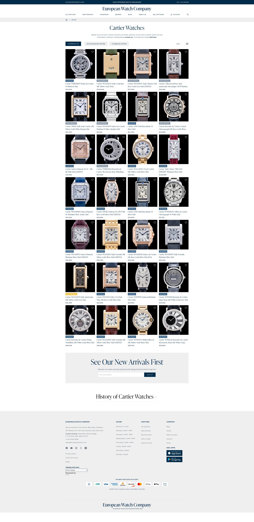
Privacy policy (70, 454)
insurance (104, 14)
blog (130, 14)
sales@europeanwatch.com (74, 2)
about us (142, 14)
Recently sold (146, 435)
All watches (145, 427)
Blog (168, 427)
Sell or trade (145, 439)
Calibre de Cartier (119, 43)
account (176, 14)
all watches (70, 14)
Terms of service (71, 458)
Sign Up (150, 374)
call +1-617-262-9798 (183, 2)
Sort (178, 44)
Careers (169, 439)
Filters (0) (72, 43)
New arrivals (146, 431)
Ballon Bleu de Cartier (96, 43)
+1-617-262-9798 (71, 439)
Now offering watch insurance (127, 2)
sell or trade (158, 14)
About (168, 431)
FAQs (67, 462)
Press (168, 443)
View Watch (80, 64)
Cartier (73, 19)
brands (118, 14)
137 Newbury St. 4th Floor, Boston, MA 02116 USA (84, 430)
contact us (129, 37)
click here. (153, 37)
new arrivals (87, 14)
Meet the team (171, 435)
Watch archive (146, 443)
